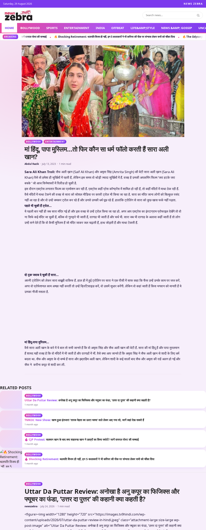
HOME (9, 28)
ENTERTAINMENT (76, 28)
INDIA (100, 28)
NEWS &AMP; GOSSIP (176, 28)
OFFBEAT (117, 28)
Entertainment (55, 141)
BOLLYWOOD (30, 28)
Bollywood (33, 141)
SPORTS (52, 28)
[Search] (198, 15)
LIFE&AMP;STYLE (143, 28)
